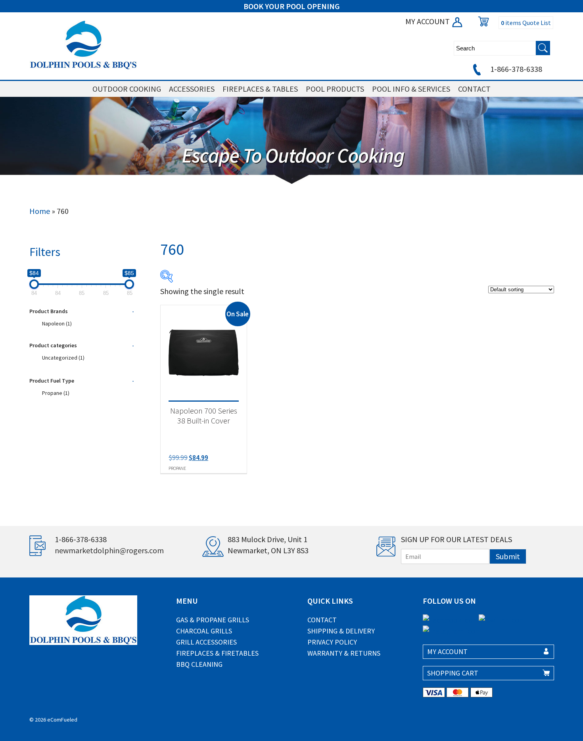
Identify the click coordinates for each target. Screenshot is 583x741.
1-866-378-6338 (515, 69)
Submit (508, 556)
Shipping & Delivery (341, 630)
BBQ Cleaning (199, 664)
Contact (322, 619)
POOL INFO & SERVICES (411, 89)
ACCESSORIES (192, 89)
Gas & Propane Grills (212, 619)
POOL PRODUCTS (335, 89)
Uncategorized (63, 357)
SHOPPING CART (452, 672)
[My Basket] (481, 21)
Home (39, 211)
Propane (55, 392)
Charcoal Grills (204, 630)
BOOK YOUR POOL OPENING (292, 6)
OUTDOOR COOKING (126, 89)
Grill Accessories (206, 642)
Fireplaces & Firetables (217, 653)
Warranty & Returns (343, 653)
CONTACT (474, 89)
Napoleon (57, 323)
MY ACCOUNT (428, 21)
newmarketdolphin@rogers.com (109, 550)
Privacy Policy (332, 642)
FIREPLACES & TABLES (260, 89)
